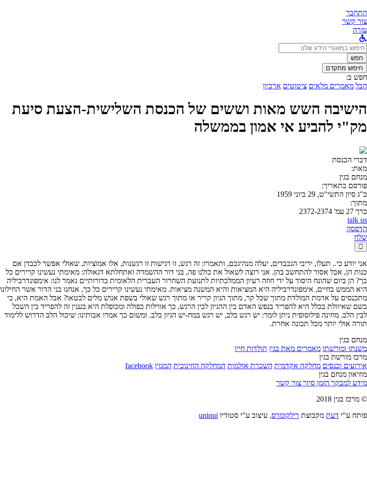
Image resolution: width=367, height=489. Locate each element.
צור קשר (288, 383)
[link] (354, 21)
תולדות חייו (251, 348)
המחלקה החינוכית (199, 365)
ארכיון (272, 86)
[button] (356, 13)
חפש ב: (356, 77)
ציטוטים (295, 86)
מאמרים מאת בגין (295, 348)
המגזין (163, 365)
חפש (357, 58)
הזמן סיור (315, 383)
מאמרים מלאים (331, 86)
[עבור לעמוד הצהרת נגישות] (363, 38)
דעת (332, 415)
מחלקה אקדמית (297, 365)
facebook (139, 365)
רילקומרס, (284, 415)
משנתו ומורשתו (345, 348)
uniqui (208, 415)
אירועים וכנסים (345, 365)
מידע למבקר (348, 383)
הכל (361, 86)
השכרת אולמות (249, 365)
